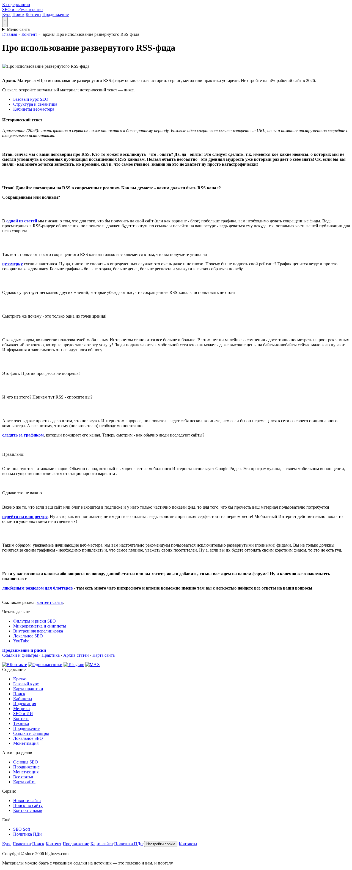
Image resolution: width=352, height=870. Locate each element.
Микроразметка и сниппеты (39, 626)
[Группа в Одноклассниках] (45, 664)
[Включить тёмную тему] (5, 22)
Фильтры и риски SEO (34, 621)
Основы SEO (25, 762)
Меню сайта (18, 29)
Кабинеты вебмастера (33, 109)
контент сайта (50, 602)
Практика (51, 655)
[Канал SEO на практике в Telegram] (74, 664)
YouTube (21, 641)
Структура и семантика (35, 104)
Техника (21, 723)
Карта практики (28, 688)
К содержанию (16, 4)
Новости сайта (27, 800)
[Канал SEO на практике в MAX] (92, 664)
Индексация (24, 703)
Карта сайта (103, 655)
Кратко (19, 679)
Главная (9, 34)
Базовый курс (26, 683)
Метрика (21, 708)
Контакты (188, 843)
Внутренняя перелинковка (38, 631)
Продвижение (55, 14)
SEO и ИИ (23, 713)
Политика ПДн (27, 834)
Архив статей (76, 655)
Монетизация (25, 743)
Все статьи (23, 776)
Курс (6, 14)
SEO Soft (21, 829)
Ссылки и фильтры (20, 655)
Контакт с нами (27, 810)
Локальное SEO (28, 636)
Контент (33, 14)
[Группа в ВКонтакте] (14, 664)
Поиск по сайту (28, 805)
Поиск (18, 14)
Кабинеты (22, 698)
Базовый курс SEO (30, 99)
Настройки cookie (160, 844)
